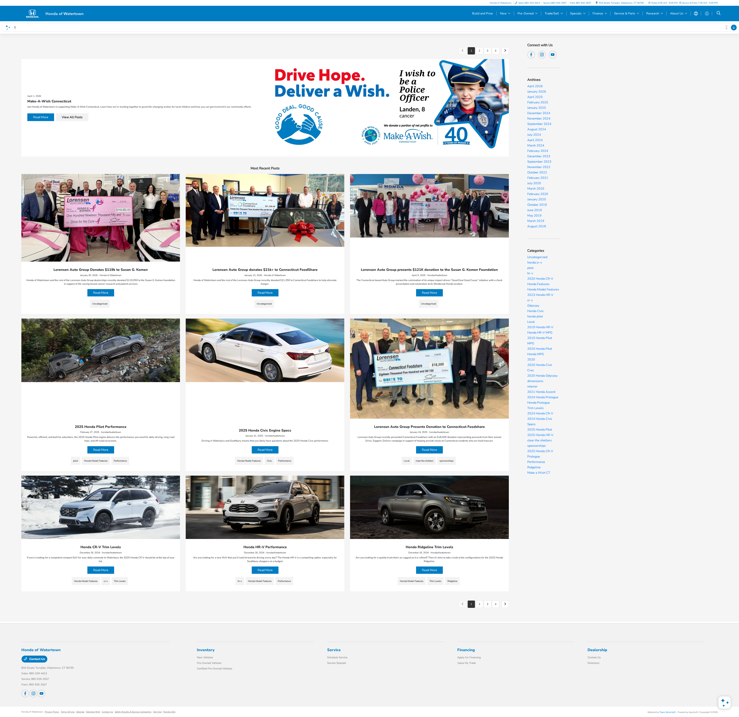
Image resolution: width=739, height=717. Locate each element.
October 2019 (537, 205)
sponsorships (536, 446)
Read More (40, 117)
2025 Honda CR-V (540, 451)
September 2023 (539, 162)
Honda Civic (535, 311)
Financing (466, 650)
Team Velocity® (668, 712)
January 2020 (536, 199)
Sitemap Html (93, 711)
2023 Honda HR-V (540, 295)
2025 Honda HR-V (540, 435)
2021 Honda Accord (541, 392)
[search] (719, 13)
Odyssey (533, 306)
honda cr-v (534, 262)
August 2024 (536, 129)
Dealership (597, 650)
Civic (530, 370)
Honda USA (169, 711)
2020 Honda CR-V (540, 279)
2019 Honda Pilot (539, 338)
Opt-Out (157, 711)
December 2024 (538, 113)
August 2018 (536, 226)
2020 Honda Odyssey (542, 376)
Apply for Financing (469, 657)
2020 (531, 359)
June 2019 (534, 210)
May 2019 (534, 215)
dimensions (535, 381)
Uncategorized (537, 257)
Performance (536, 462)
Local (531, 322)
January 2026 (536, 92)
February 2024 (537, 151)
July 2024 (534, 135)
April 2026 (535, 86)
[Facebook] (531, 55)
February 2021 (537, 178)
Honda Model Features (543, 289)
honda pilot (535, 316)
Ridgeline (534, 467)
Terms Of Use (68, 711)
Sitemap (80, 711)
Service (334, 650)
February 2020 (537, 194)
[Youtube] (553, 55)
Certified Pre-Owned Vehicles (214, 668)
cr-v (530, 300)
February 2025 (537, 102)
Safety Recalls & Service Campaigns (133, 711)
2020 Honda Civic (539, 365)
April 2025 (535, 97)
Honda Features (538, 284)
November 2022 (538, 167)
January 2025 (536, 108)
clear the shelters (539, 440)
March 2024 (535, 145)
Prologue (533, 456)
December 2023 (538, 156)
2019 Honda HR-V (540, 327)
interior (532, 386)
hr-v (530, 273)
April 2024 (535, 140)
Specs (531, 424)
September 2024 (539, 124)
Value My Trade (466, 663)
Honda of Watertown (32, 711)
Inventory (206, 650)
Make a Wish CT (538, 473)
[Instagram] (542, 55)
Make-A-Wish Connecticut (49, 101)
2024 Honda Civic (539, 419)
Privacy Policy (52, 711)
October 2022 (537, 172)
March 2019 (535, 221)
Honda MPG (535, 354)
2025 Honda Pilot (539, 430)
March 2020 (535, 189)
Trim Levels (535, 408)
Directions (593, 663)
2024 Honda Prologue (542, 397)
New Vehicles (205, 657)
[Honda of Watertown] (54, 13)
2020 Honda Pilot (539, 349)
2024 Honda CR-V (540, 413)
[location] (597, 2)
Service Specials (336, 663)
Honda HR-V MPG (540, 332)
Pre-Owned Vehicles (209, 663)
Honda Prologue (538, 403)
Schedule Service (337, 657)
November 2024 (538, 118)
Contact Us (36, 659)
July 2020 (534, 183)
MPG (530, 343)
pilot (530, 268)
